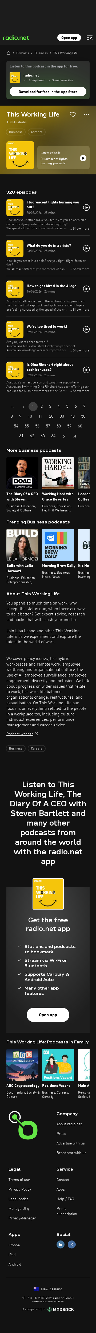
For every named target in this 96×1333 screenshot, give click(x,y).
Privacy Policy (20, 1189)
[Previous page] (23, 407)
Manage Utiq (19, 1209)
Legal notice (19, 1199)
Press (61, 1134)
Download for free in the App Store (48, 92)
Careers (36, 132)
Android (15, 1264)
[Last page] (74, 436)
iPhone (14, 1245)
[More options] (86, 114)
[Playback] (83, 158)
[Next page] (64, 436)
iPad (12, 1255)
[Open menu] (89, 37)
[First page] (13, 407)
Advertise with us (71, 1143)
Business (15, 132)
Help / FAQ (65, 1199)
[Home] (8, 53)
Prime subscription (67, 1211)
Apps (61, 1189)
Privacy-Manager (22, 1218)
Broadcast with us (71, 1153)
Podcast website (19, 734)
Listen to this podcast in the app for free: (44, 66)
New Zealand (51, 1289)
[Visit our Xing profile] (72, 1244)
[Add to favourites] (73, 114)
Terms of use (19, 1180)
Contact (63, 1180)
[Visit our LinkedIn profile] (60, 1244)
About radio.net (69, 1124)
